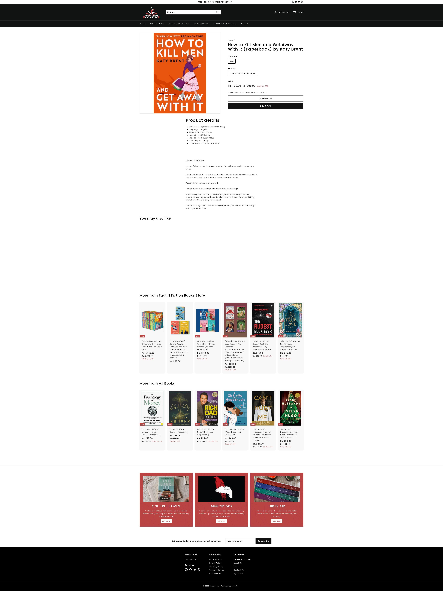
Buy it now (265, 106)
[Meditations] (221, 489)
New (232, 61)
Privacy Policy (215, 559)
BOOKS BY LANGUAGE (225, 23)
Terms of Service (216, 570)
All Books (167, 383)
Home (143, 23)
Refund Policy (215, 563)
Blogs (245, 23)
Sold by (232, 68)
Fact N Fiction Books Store (242, 73)
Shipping (243, 92)
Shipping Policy (216, 566)
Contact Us (239, 570)
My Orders (238, 573)
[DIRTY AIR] (277, 489)
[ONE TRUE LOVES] (166, 489)
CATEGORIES (157, 23)
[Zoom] (180, 73)
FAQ (235, 566)
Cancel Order (215, 573)
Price (230, 81)
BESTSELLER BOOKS (179, 23)
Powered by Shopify (229, 586)
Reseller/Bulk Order (242, 559)
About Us (238, 563)
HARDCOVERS (201, 23)
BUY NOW (166, 521)
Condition (233, 56)
